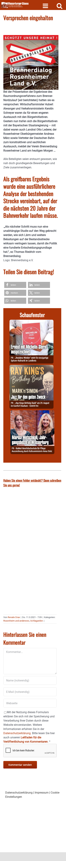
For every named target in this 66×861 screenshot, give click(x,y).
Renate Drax (14, 617)
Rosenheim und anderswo (16, 620)
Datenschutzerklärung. (17, 733)
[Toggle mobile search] (59, 6)
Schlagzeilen (36, 620)
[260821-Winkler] (32, 321)
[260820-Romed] (32, 412)
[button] (15, 285)
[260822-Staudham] (32, 367)
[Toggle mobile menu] (46, 6)
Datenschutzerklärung (19, 792)
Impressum (42, 792)
